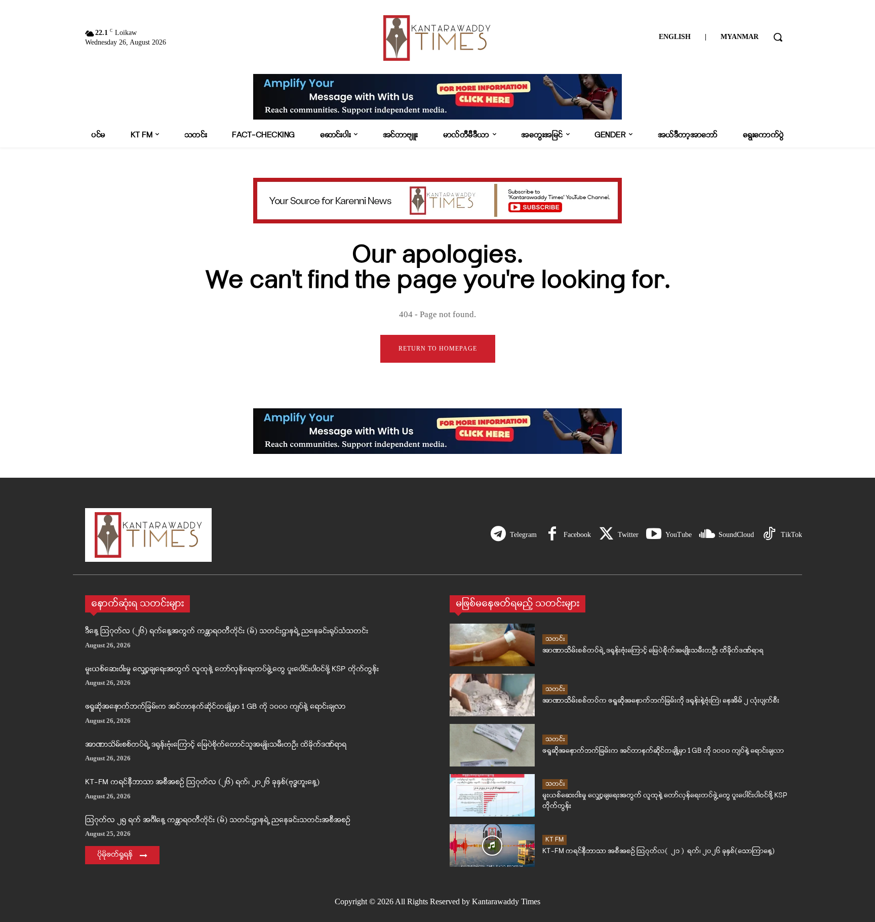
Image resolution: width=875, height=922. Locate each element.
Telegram (523, 535)
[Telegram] (498, 535)
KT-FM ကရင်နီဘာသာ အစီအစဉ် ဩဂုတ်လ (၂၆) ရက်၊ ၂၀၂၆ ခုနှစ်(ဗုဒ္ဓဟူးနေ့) (202, 782)
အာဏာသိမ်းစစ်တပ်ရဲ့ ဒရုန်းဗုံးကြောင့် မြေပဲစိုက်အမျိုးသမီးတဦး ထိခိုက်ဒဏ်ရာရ (653, 651)
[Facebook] (552, 535)
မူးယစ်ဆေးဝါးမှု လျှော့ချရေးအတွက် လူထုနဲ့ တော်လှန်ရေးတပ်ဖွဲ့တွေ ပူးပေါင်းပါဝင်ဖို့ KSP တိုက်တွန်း (232, 669)
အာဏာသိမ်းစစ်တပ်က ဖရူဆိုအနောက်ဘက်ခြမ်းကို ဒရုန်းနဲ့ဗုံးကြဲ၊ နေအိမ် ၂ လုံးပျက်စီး (660, 701)
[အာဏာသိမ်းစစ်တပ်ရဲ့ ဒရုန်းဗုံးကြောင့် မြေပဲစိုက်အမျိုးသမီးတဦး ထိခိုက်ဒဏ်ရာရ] (492, 645)
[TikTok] (769, 535)
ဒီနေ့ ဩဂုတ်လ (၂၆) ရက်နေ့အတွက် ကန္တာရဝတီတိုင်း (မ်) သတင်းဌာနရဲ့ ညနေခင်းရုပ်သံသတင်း (226, 631)
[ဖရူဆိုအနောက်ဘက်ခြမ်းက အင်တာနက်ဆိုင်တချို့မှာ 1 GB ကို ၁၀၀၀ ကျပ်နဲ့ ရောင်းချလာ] (492, 745)
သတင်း (555, 639)
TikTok (791, 535)
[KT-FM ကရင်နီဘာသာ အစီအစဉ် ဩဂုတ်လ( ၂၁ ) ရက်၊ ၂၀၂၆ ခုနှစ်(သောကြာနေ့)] (492, 845)
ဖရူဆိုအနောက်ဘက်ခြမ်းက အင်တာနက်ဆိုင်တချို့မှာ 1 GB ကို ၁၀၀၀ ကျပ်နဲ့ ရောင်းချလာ (215, 707)
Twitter (628, 535)
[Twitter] (606, 535)
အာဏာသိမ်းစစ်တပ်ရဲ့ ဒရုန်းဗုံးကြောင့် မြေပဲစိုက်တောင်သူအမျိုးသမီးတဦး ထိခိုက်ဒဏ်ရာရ (215, 745)
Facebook (577, 535)
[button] (778, 37)
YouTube (678, 535)
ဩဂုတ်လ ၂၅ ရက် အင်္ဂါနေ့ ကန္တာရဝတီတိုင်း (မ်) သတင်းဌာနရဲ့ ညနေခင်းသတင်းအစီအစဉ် (217, 820)
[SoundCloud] (706, 535)
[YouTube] (653, 535)
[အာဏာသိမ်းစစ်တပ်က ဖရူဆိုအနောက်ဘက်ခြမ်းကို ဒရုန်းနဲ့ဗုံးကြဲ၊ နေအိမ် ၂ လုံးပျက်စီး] (492, 695)
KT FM (554, 839)
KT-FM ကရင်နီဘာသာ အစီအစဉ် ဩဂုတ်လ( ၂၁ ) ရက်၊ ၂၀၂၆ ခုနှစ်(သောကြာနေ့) (658, 851)
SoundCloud (736, 535)
